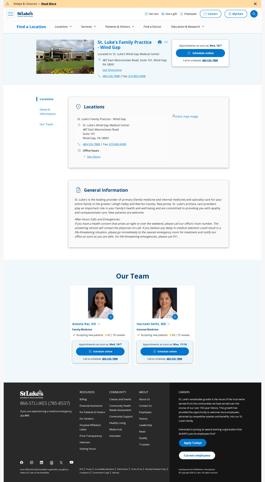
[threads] (52, 463)
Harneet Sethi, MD (153, 324)
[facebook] (22, 462)
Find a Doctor (152, 26)
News (142, 431)
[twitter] (61, 462)
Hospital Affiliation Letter (90, 427)
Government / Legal (101, 472)
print (159, 42)
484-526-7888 (91, 144)
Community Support (121, 416)
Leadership (145, 425)
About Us (144, 399)
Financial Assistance (91, 405)
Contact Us (145, 405)
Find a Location (31, 26)
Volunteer (115, 436)
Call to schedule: (200, 60)
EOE (81, 469)
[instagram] (32, 462)
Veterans (85, 442)
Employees (145, 412)
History (143, 418)
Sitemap (115, 472)
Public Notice (122, 469)
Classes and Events (120, 399)
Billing (83, 399)
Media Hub (115, 429)
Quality (143, 438)
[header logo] (25, 13)
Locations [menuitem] (61, 26)
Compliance (85, 472)
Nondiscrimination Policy (155, 469)
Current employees (197, 455)
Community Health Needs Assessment (120, 408)
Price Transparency (91, 436)
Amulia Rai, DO (86, 324)
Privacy (89, 469)
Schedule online (200, 53)
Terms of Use (136, 469)
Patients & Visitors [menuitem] (117, 26)
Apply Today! (193, 443)
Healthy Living (117, 423)
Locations (46, 99)
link (165, 42)
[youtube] (71, 462)
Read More (48, 4)
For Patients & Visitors (92, 412)
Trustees (144, 444)
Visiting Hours (88, 448)
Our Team (46, 124)
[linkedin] (42, 462)
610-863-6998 (134, 76)
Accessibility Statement (104, 469)
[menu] (10, 14)
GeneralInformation (48, 112)
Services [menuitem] (86, 26)
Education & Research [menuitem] (185, 26)
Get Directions (112, 70)
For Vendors (87, 418)
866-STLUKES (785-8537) (45, 403)
